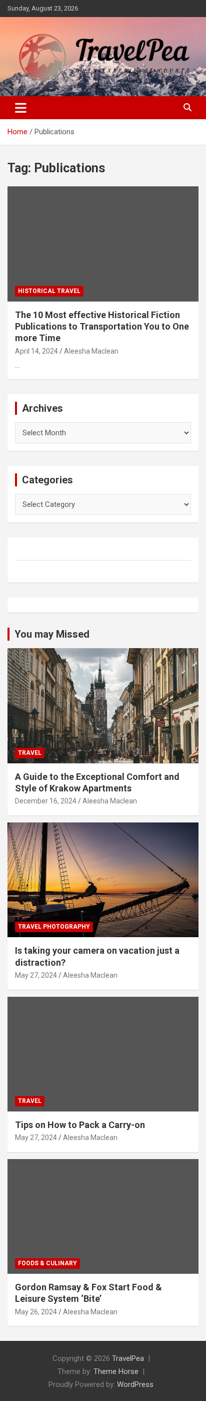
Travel (30, 752)
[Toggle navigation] (21, 107)
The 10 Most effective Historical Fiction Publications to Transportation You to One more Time (102, 327)
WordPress (135, 1384)
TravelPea (128, 1358)
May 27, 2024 (36, 975)
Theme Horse (116, 1371)
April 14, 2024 (36, 351)
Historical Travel (49, 291)
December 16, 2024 (45, 801)
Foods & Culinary (47, 1263)
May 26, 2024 (36, 1312)
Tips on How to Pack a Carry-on (80, 1124)
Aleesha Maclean (91, 351)
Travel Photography (54, 926)
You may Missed (52, 634)
